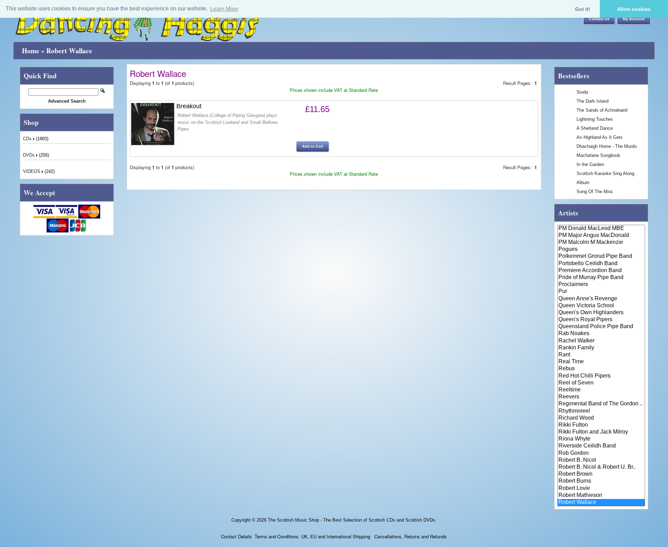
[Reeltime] (601, 390)
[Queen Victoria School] (601, 305)
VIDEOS (32, 171)
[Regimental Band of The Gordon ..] (601, 404)
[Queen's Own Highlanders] (601, 312)
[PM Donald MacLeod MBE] (601, 228)
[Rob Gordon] (601, 453)
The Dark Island (592, 101)
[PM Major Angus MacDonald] (601, 235)
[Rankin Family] (601, 347)
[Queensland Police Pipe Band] (601, 326)
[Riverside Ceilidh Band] (601, 446)
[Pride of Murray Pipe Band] (601, 277)
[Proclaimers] (601, 284)
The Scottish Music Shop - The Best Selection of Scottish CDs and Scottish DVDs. (352, 520)
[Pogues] (601, 249)
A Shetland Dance (594, 128)
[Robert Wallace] (601, 502)
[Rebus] (601, 368)
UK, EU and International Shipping (335, 536)
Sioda (582, 92)
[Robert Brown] (601, 474)
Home (30, 51)
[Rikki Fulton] (601, 425)
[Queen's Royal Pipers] (601, 319)
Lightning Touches (594, 119)
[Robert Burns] (601, 481)
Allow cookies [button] (634, 9)
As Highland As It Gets (599, 137)
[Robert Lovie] (601, 488)
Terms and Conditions (277, 536)
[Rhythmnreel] (601, 411)
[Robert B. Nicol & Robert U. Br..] (601, 467)
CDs (28, 138)
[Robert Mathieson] (601, 495)
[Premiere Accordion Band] (601, 270)
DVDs (29, 155)
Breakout (188, 106)
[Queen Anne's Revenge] (601, 298)
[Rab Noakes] (601, 333)
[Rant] (601, 354)
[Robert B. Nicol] (601, 460)
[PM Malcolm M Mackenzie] (601, 242)
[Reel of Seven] (601, 383)
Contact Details (236, 536)
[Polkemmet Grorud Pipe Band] (601, 256)
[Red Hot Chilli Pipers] (601, 376)
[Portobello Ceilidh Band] (601, 263)
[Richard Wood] (601, 418)
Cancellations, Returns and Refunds (410, 536)
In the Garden (590, 164)
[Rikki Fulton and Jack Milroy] (601, 432)
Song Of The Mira (594, 191)
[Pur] (601, 291)
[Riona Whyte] (601, 439)
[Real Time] (601, 361)
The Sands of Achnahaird (601, 110)
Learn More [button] (224, 9)
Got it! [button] (582, 9)
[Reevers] (601, 397)
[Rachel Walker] (601, 341)
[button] (599, 19)
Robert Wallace (69, 51)
